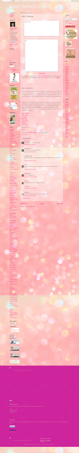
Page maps (12, 246)
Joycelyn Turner (67, 83)
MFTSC (11, 234)
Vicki (66, 95)
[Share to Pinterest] (46, 132)
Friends (11, 187)
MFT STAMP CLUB (14, 228)
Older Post (60, 203)
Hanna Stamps (13, 190)
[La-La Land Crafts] (71, 38)
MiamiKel (26, 173)
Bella (11, 148)
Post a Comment (26, 198)
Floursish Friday (13, 178)
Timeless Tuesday (13, 301)
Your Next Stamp (13, 317)
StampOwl (26, 148)
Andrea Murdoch (67, 64)
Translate (70, 23)
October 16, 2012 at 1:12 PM (30, 195)
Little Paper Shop (13, 209)
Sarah (25, 192)
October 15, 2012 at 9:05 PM (30, 151)
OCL (11, 241)
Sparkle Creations (13, 279)
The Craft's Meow (13, 295)
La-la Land (12, 205)
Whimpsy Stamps (13, 312)
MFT (11, 218)
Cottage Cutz (12, 162)
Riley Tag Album (13, 269)
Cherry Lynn (12, 157)
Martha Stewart (13, 213)
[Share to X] (44, 132)
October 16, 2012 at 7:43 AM (30, 169)
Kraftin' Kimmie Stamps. (13, 203)
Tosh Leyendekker (67, 133)
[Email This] (42, 132)
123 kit (11, 132)
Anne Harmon (67, 102)
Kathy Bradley (67, 122)
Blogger (53, 444)
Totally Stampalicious (13, 303)
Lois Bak (67, 124)
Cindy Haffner (29, 132)
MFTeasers (12, 232)
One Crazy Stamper (12, 244)
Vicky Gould (66, 137)
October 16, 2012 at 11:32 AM (30, 188)
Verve (11, 311)
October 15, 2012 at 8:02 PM (30, 144)
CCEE (11, 155)
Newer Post (23, 203)
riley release (12, 264)
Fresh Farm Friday (13, 185)
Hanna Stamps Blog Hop (13, 193)
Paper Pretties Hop (14, 249)
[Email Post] (39, 132)
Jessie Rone (66, 77)
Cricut (11, 165)
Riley (26, 134)
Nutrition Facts (25, 370)
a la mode (12, 133)
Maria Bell (66, 91)
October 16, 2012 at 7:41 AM (30, 160)
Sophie (11, 277)
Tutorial (11, 309)
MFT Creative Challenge (12, 223)
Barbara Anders (67, 69)
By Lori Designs (13, 150)
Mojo (11, 236)
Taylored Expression (12, 288)
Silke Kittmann (67, 93)
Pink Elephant (12, 256)
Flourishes (12, 176)
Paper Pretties (13, 248)
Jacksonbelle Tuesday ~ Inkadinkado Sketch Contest (14, 199)
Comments (13, 331)
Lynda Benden (67, 88)
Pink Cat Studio (13, 255)
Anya (11, 144)
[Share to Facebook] (45, 132)
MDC (11, 215)
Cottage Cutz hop (13, 163)
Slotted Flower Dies (14, 275)
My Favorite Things (14, 238)
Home (42, 203)
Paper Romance (13, 251)
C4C (11, 152)
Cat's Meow (12, 153)
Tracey (25, 141)
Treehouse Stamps (14, 305)
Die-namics (12, 167)
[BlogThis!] (43, 132)
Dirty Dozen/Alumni (14, 169)
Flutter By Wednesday (12, 180)
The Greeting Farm (14, 297)
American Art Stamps (12, 139)
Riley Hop (12, 262)
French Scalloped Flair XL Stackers (13, 183)
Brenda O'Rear (66, 108)
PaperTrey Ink (13, 253)
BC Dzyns (12, 146)
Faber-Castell (12, 172)
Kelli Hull (67, 85)
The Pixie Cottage (13, 299)
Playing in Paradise (14, 258)
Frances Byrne (67, 75)
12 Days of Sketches (12, 130)
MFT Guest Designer (12, 226)
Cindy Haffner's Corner (30, 6)
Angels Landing (13, 141)
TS (10, 307)
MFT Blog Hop (13, 220)
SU (10, 285)
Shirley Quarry (66, 130)
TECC (11, 290)
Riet (25, 180)
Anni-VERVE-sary (13, 143)
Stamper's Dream (13, 284)
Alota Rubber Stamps (12, 136)
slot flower (12, 274)
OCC (11, 239)
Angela (66, 66)
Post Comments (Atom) (31, 206)
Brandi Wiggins (67, 105)
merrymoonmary (42, 444)
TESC (11, 292)
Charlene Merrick (67, 111)
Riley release (12, 265)
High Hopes (12, 195)
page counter (12, 431)
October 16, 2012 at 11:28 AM (30, 176)
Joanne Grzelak (67, 80)
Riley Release (12, 267)
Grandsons (12, 189)
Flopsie (11, 174)
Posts (12, 328)
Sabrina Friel (67, 127)
